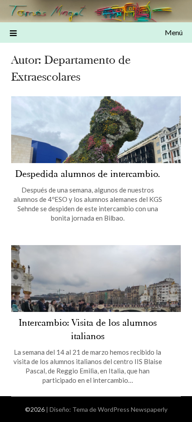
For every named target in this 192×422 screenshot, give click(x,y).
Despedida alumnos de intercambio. (87, 174)
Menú (174, 32)
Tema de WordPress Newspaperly (119, 409)
